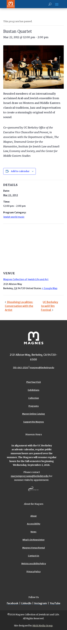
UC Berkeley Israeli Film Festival (49, 305)
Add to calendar (20, 171)
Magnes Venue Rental (33, 547)
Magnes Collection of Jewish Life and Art (25, 279)
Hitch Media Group (42, 625)
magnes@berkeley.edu (42, 367)
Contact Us (33, 555)
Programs (33, 406)
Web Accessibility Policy (33, 563)
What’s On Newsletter (33, 539)
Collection (33, 398)
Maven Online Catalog (33, 413)
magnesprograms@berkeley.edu (30, 476)
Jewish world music (13, 216)
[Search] (50, 4)
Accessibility (33, 523)
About (33, 516)
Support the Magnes (33, 421)
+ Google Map (49, 288)
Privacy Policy (33, 571)
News (33, 531)
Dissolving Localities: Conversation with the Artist (19, 305)
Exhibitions (33, 390)
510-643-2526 (20, 367)
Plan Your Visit (33, 382)
